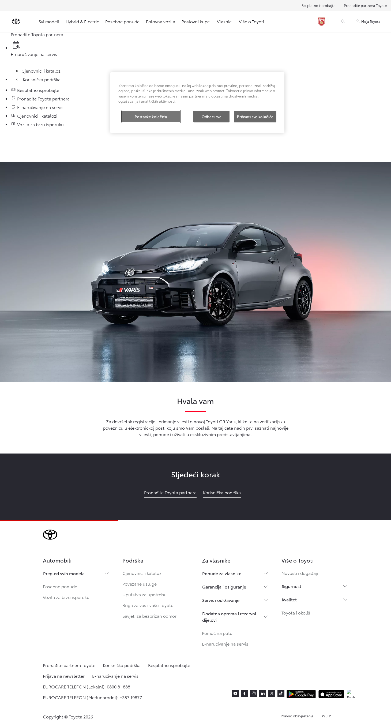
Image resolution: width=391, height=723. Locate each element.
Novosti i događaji (299, 573)
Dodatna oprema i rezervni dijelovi (229, 616)
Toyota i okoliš (295, 612)
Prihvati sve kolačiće (255, 116)
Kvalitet (289, 599)
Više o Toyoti (251, 21)
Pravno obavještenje (297, 715)
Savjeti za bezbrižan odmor (149, 616)
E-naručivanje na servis (225, 643)
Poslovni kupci (196, 21)
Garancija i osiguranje (224, 586)
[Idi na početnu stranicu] (16, 21)
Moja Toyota (370, 21)
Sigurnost (291, 586)
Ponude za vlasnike (221, 573)
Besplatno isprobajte (318, 5)
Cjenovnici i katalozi (142, 573)
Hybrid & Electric (82, 21)
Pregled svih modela (64, 573)
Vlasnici (224, 21)
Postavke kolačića (151, 116)
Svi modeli (49, 21)
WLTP (326, 715)
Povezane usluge (139, 583)
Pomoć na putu (217, 633)
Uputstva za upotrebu (144, 594)
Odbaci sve (211, 116)
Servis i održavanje (220, 600)
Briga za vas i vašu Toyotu (148, 605)
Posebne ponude (122, 21)
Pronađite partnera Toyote (365, 5)
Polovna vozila (160, 21)
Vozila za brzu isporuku (66, 597)
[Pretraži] (343, 21)
